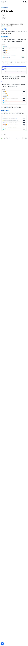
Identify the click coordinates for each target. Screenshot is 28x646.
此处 (7, 107)
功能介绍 (4, 29)
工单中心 (4, 25)
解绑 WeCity (5, 110)
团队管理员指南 (4, 7)
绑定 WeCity (5, 37)
